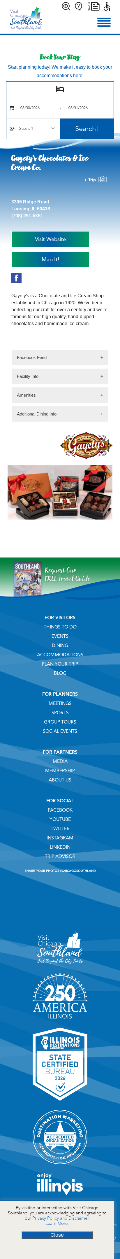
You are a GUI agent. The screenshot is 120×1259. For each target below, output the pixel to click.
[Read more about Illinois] (60, 1197)
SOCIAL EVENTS (60, 731)
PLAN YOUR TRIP (60, 664)
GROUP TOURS (60, 722)
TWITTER (60, 829)
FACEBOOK (60, 810)
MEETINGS (60, 703)
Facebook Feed (32, 357)
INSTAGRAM (60, 838)
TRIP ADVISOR (60, 856)
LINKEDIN (60, 847)
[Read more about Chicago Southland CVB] (60, 966)
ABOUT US (60, 780)
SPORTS (60, 713)
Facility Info (27, 376)
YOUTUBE (60, 819)
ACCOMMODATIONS (60, 655)
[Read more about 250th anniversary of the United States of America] (60, 1020)
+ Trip (91, 179)
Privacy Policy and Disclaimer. (61, 1218)
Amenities (26, 395)
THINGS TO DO (60, 627)
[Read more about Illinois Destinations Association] (60, 1102)
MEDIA (60, 761)
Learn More (56, 1223)
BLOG (60, 673)
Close (57, 1235)
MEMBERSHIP (60, 771)
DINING (60, 645)
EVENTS (60, 636)
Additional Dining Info (37, 413)
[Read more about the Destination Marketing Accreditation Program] (60, 1166)
